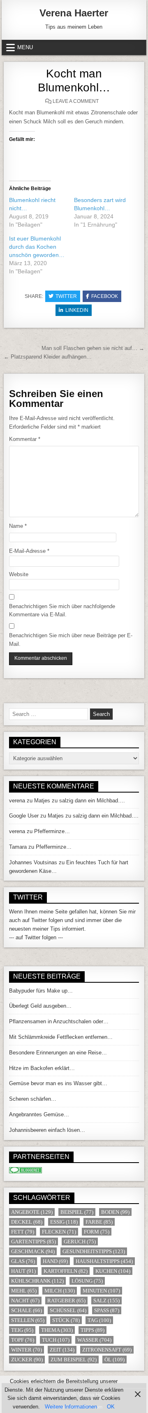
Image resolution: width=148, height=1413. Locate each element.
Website (18, 574)
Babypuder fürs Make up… (41, 991)
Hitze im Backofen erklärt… (42, 1068)
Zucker (27, 1359)
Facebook (104, 296)
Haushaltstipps (104, 1261)
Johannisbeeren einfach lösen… (47, 1130)
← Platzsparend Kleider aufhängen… (48, 357)
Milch (59, 1291)
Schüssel (68, 1310)
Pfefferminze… (52, 831)
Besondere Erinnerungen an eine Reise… (58, 1053)
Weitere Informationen (71, 1407)
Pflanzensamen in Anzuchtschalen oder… (59, 1021)
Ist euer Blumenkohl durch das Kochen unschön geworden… (37, 246)
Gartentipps (33, 1241)
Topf (22, 1340)
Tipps (92, 1330)
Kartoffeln (66, 1271)
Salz (106, 1300)
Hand (55, 1261)
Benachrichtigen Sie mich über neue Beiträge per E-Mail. (70, 639)
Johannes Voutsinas (33, 862)
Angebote (32, 1212)
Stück (66, 1320)
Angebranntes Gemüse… (39, 1114)
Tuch (55, 1340)
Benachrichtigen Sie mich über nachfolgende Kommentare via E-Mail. (62, 610)
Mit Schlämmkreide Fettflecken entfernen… (61, 1037)
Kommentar (24, 439)
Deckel (26, 1222)
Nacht (25, 1300)
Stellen (27, 1320)
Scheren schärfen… (32, 1099)
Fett (22, 1232)
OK (111, 1407)
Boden (115, 1212)
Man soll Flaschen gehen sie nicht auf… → (93, 348)
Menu (25, 47)
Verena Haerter (73, 12)
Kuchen (112, 1271)
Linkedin (76, 310)
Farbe (99, 1222)
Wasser (94, 1340)
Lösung (87, 1281)
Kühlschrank (37, 1281)
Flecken (59, 1232)
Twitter (66, 296)
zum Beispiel (74, 1359)
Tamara (18, 847)
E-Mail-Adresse (29, 551)
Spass (106, 1310)
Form (96, 1232)
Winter (26, 1350)
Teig (22, 1330)
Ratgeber (66, 1300)
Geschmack (33, 1251)
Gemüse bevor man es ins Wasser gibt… (58, 1083)
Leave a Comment (76, 101)
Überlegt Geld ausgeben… (40, 1006)
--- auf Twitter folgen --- (36, 937)
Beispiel (76, 1212)
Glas (23, 1261)
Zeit (62, 1350)
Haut (23, 1271)
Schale (26, 1310)
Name (18, 526)
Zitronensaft (107, 1350)
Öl (114, 1359)
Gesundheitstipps (93, 1251)
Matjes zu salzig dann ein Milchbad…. (79, 800)
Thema (57, 1330)
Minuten (101, 1291)
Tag (99, 1320)
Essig (64, 1222)
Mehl (24, 1291)
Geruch (80, 1241)
